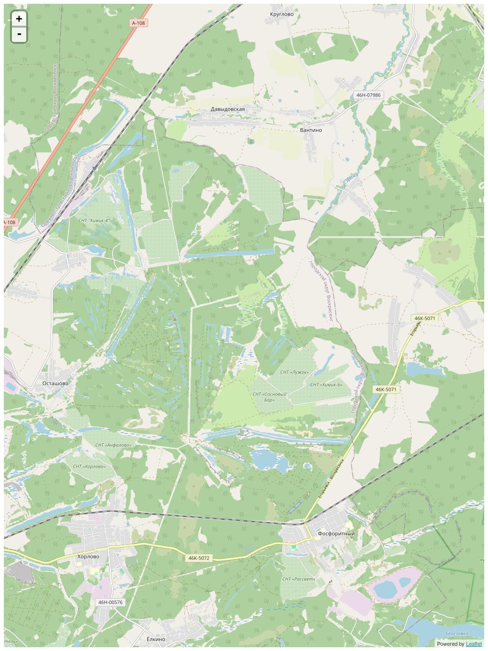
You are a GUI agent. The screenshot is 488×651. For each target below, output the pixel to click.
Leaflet (474, 643)
